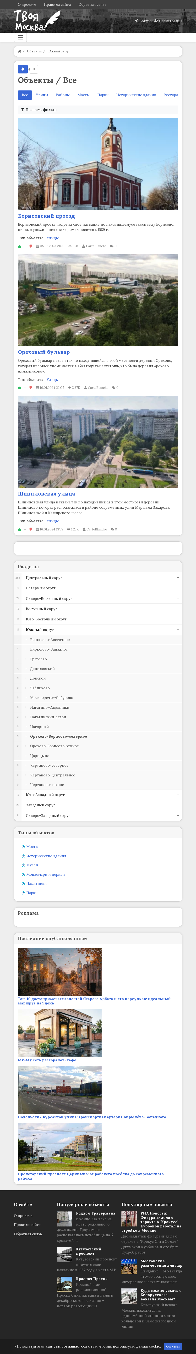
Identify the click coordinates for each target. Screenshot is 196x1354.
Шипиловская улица (46, 493)
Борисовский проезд (46, 215)
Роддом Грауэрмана (95, 1213)
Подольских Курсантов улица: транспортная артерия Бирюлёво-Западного (92, 1117)
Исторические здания (136, 95)
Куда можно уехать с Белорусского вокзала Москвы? (161, 1294)
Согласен (173, 1346)
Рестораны (173, 95)
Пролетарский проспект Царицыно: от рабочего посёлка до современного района (91, 1176)
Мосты (83, 95)
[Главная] (19, 51)
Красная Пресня (92, 1278)
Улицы (42, 95)
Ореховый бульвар (44, 352)
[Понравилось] (19, 246)
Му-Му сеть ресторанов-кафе (47, 1060)
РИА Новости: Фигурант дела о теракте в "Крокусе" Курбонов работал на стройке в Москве (151, 1222)
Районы (63, 95)
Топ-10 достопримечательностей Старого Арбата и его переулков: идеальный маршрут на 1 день (94, 1001)
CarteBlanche (96, 246)
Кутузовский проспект (88, 1251)
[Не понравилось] (30, 246)
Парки (103, 95)
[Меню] (20, 37)
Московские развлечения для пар (161, 1263)
